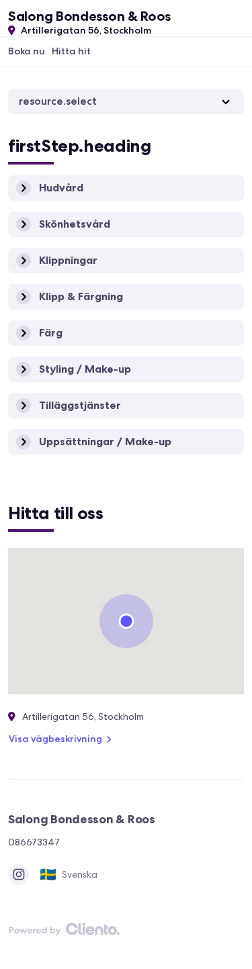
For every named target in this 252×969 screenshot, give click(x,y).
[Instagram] (18, 874)
